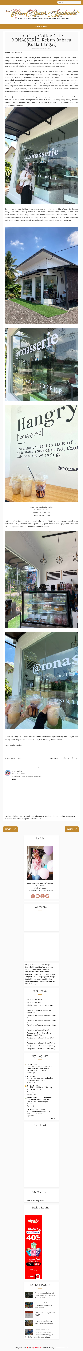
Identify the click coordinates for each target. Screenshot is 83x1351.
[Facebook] (60, 758)
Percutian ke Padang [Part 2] (38, 1030)
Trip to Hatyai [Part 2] (35, 1002)
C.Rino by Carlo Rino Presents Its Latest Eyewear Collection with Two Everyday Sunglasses (39, 1068)
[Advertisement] (40, 947)
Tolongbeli (31, 1076)
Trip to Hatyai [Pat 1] (34, 999)
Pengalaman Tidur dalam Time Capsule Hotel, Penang (39, 1034)
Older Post (72, 829)
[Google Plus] (64, 758)
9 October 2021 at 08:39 (19, 773)
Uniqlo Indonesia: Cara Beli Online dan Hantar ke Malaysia (40, 1079)
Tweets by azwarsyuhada (34, 1201)
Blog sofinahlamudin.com (37, 1086)
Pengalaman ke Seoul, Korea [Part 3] (41, 1046)
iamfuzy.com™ (33, 1064)
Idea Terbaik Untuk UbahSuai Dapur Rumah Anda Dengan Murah (38, 1102)
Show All (53, 1118)
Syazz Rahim (17, 771)
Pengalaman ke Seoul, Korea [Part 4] (41, 1043)
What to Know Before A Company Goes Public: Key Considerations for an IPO (39, 1090)
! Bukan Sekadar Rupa (36, 1109)
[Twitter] (68, 758)
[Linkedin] (76, 758)
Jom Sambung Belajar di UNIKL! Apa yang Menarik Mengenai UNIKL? (45, 1295)
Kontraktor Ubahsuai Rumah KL (39, 1098)
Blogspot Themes (61, 1348)
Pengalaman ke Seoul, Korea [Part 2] (41, 1049)
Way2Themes (36, 1348)
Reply (14, 779)
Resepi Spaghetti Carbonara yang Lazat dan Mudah (44, 1305)
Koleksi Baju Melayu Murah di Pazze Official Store (38, 1112)
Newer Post (10, 829)
